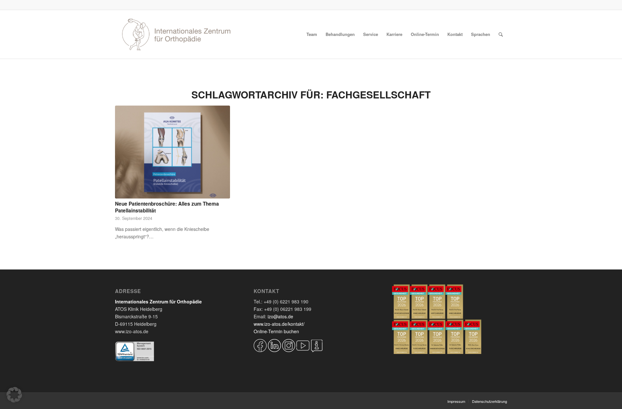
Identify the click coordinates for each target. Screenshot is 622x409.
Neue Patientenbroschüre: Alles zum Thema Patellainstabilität (167, 207)
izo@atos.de (280, 316)
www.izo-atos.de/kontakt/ (279, 324)
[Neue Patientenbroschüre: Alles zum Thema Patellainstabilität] (172, 152)
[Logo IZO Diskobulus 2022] (176, 34)
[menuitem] (311, 34)
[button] (14, 395)
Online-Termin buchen (276, 331)
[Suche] (500, 34)
